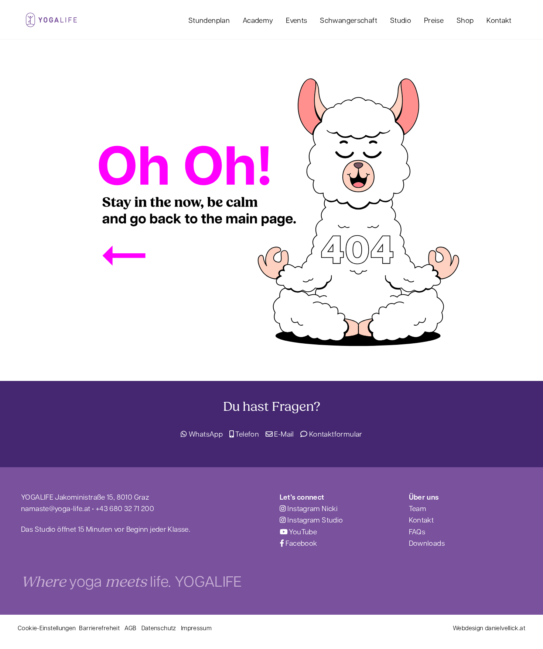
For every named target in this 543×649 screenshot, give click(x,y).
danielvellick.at (505, 628)
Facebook (300, 542)
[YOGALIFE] (51, 22)
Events (296, 19)
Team (418, 508)
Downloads (427, 542)
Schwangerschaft (348, 19)
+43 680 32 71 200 (125, 508)
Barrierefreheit (99, 628)
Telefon (246, 433)
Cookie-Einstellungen (47, 628)
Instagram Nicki (312, 508)
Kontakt (499, 19)
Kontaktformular (335, 433)
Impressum (196, 628)
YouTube (302, 531)
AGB (130, 628)
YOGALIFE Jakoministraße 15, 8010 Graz (85, 496)
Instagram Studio (314, 519)
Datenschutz (158, 628)
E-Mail (283, 433)
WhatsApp (205, 433)
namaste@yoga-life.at (55, 508)
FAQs (417, 531)
